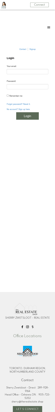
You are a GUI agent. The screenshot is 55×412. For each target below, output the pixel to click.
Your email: (12, 66)
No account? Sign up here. (18, 109)
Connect (39, 4)
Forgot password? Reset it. (19, 104)
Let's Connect (27, 409)
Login (27, 116)
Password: (11, 81)
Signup (32, 49)
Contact (22, 49)
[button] (22, 326)
